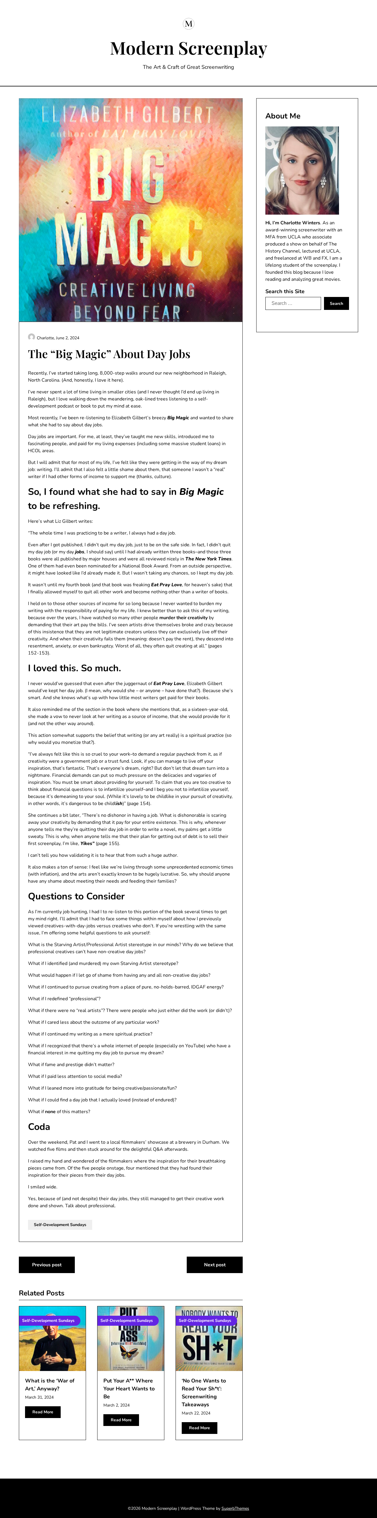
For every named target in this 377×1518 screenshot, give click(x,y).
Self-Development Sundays (60, 1225)
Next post (215, 1265)
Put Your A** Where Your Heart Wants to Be (129, 1388)
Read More (42, 1412)
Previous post (47, 1265)
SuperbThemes (235, 1508)
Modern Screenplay (188, 47)
